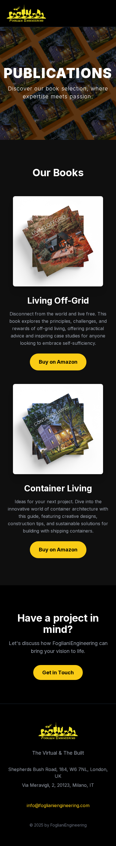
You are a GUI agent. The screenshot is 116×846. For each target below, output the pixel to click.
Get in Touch (58, 672)
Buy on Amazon (58, 362)
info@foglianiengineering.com (58, 805)
